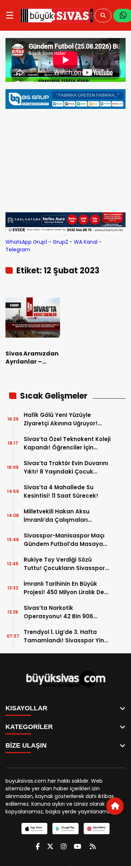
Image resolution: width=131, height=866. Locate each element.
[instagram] (64, 846)
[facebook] (38, 846)
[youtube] (77, 846)
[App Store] (34, 828)
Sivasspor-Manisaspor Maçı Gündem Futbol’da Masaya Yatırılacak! (64, 540)
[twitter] (50, 846)
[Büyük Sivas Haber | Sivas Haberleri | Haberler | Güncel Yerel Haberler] (57, 15)
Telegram (17, 249)
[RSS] (93, 846)
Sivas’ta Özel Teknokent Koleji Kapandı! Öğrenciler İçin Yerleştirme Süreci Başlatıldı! (67, 443)
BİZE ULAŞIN (26, 745)
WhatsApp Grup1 (26, 242)
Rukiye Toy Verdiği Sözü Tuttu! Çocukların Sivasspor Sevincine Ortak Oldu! (64, 564)
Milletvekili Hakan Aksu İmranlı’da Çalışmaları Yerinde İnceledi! (57, 516)
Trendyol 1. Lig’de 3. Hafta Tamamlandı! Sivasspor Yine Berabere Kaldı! (66, 636)
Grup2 (60, 242)
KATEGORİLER (29, 726)
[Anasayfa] (115, 806)
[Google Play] (65, 828)
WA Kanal (86, 242)
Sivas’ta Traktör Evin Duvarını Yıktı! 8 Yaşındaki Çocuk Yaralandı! (66, 467)
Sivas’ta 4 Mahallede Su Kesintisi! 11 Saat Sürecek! (61, 491)
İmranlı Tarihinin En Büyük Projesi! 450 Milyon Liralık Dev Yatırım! (65, 588)
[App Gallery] (97, 828)
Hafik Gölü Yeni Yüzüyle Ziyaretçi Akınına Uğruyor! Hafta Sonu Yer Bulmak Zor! (63, 419)
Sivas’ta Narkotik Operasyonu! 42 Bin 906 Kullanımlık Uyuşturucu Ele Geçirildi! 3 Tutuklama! (61, 612)
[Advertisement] (65, 157)
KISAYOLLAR (26, 708)
